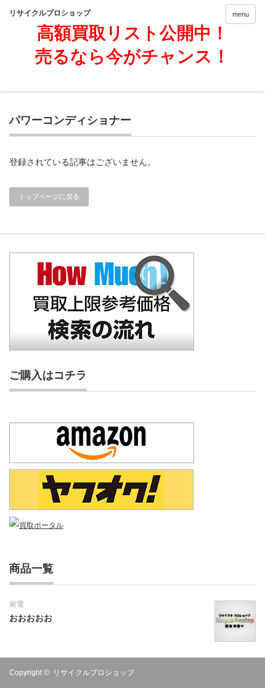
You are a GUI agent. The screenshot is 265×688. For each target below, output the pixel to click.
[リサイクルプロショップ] (62, 13)
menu (240, 14)
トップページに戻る (49, 196)
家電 (16, 604)
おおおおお (30, 618)
